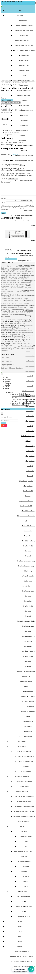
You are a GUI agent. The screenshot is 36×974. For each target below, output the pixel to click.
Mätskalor (24, 831)
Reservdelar (24, 871)
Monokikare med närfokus (24, 95)
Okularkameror (22, 746)
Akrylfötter (26, 876)
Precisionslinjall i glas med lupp (24, 160)
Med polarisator (28, 336)
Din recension (6, 182)
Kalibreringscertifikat (26, 836)
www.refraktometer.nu (8, 343)
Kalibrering (14, 154)
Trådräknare (24, 120)
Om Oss (20, 931)
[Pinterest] (6, 107)
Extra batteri (30, 706)
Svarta (26, 841)
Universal (30, 476)
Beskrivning (8, 130)
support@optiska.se (8, 364)
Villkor (20, 936)
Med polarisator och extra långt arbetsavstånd (30, 411)
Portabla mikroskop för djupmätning (24, 806)
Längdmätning (22, 140)
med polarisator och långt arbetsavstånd (30, 376)
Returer (20, 941)
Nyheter (20, 921)
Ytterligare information (12, 132)
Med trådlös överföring (28, 306)
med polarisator (30, 366)
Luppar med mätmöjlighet (24, 90)
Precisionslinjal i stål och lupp (24, 155)
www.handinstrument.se (8, 325)
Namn (3, 198)
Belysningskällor (28, 691)
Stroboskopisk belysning (28, 436)
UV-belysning (28, 581)
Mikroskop (22, 165)
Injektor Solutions (16, 368)
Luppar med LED (24, 85)
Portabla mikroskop (22, 791)
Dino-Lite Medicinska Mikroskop (24, 170)
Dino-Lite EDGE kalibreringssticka (18, 253)
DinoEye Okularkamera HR (26, 756)
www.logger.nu (6, 336)
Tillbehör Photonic (24, 786)
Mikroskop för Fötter (26, 175)
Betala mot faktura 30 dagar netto (11, 102)
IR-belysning (28, 571)
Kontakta (20, 926)
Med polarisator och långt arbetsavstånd (30, 426)
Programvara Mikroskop (24, 861)
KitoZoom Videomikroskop (24, 906)
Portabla (24, 911)
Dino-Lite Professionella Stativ (24, 215)
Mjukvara (26, 866)
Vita (26, 846)
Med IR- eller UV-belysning (26, 566)
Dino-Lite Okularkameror (24, 751)
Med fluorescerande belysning (26, 561)
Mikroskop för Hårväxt (26, 180)
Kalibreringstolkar (28, 721)
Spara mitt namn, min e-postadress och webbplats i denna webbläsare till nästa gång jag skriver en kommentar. (18, 208)
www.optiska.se (6, 347)
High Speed (26, 341)
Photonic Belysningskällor (22, 776)
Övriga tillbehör (28, 736)
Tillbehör (26, 686)
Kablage (28, 716)
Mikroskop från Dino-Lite (24, 260)
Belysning (26, 881)
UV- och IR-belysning (28, 576)
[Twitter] (4, 107)
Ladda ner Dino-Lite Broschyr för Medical (21, 961)
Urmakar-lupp (24, 125)
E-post (3, 202)
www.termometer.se (7, 322)
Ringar (26, 886)
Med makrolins (26, 586)
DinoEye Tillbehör (26, 771)
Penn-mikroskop (24, 105)
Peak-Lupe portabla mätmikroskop (24, 796)
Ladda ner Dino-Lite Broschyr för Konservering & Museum (23, 404)
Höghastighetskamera (22, 130)
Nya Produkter (22, 741)
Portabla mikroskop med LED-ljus (24, 811)
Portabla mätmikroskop (24, 801)
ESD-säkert (26, 220)
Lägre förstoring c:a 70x (26, 481)
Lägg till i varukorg (11, 259)
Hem (20, 10)
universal (30, 386)
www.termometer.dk (7, 340)
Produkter (20, 15)
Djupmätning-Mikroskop (24, 896)
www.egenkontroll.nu (8, 329)
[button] (31, 969)
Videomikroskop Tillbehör (24, 916)
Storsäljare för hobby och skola (26, 671)
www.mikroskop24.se (8, 332)
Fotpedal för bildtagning (28, 711)
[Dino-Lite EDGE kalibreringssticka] (5, 119)
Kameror (24, 901)
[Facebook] (2, 107)
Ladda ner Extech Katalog (21, 951)
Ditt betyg (4, 178)
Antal (2, 98)
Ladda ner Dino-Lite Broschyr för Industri (21, 956)
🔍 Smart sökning (20, 969)
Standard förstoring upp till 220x (26, 621)
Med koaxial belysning (28, 296)
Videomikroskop (22, 891)
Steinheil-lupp (24, 115)
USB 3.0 (28, 441)
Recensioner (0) (10, 134)
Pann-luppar (24, 100)
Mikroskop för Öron (26, 200)
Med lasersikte (28, 531)
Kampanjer (22, 135)
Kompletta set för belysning (24, 781)
